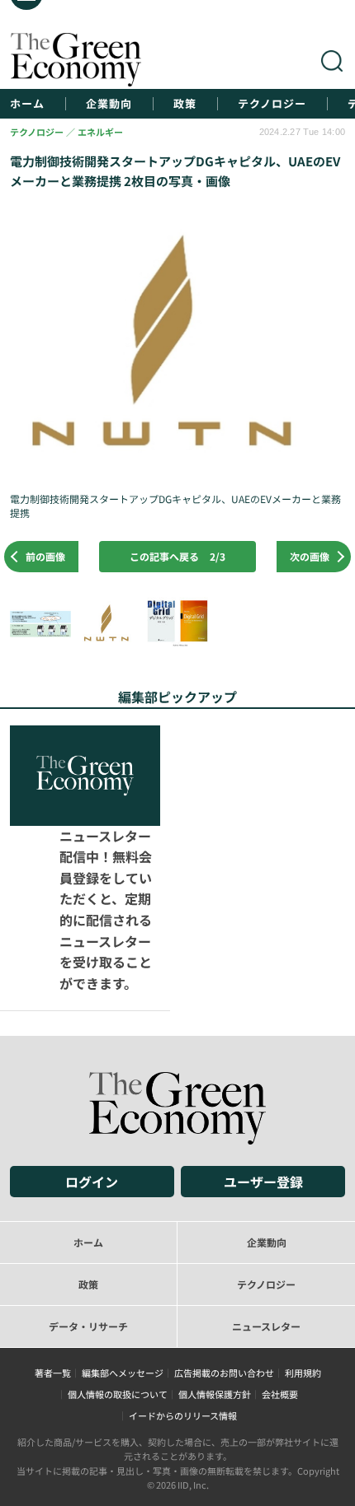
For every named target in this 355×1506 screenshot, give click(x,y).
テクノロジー (272, 103)
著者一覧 (53, 1273)
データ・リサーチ (88, 1226)
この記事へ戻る (177, 556)
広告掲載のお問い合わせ (224, 1273)
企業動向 (109, 103)
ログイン (91, 1081)
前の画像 (45, 556)
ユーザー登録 (263, 1081)
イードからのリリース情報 (183, 1315)
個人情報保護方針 (214, 1294)
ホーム (27, 103)
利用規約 (303, 1273)
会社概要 (280, 1294)
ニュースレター (266, 1226)
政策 (184, 103)
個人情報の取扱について (118, 1294)
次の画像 (309, 556)
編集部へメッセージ (122, 1273)
